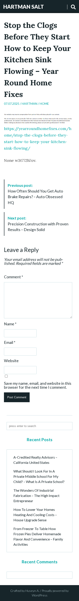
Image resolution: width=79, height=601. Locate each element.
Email (9, 342)
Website (11, 361)
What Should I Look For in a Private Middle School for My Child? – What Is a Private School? (39, 476)
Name (10, 324)
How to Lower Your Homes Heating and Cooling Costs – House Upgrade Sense (35, 514)
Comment (13, 277)
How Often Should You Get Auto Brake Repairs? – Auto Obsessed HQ (35, 194)
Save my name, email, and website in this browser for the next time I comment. (37, 385)
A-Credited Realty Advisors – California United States (35, 459)
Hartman (29, 103)
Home (44, 103)
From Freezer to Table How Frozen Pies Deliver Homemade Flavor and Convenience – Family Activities (38, 536)
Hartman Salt (23, 6)
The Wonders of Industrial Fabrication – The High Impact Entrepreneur (36, 495)
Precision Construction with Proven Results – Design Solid (38, 224)
